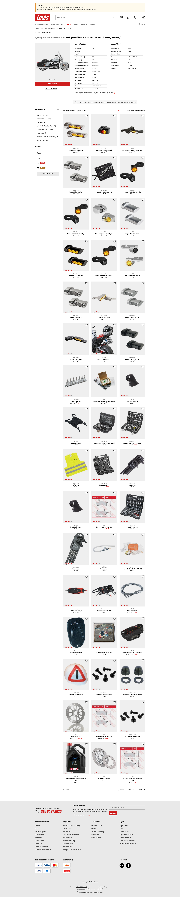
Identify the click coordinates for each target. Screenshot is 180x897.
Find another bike (51, 89)
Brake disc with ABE (104, 778)
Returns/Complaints (41, 847)
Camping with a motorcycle (72, 850)
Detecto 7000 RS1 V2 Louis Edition (132, 653)
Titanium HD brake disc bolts (104, 694)
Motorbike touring (69, 841)
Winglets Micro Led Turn (76, 192)
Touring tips (67, 829)
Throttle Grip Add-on (132, 401)
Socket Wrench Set (132, 527)
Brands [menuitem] (76, 24)
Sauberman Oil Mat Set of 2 (104, 653)
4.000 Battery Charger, (75, 611)
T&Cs (121, 829)
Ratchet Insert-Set (76, 401)
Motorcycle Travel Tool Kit (104, 611)
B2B (36, 829)
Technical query (40, 832)
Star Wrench (76, 569)
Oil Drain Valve (104, 569)
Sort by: (128, 111)
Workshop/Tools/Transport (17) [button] (47, 137)
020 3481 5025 (50, 812)
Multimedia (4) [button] (41, 133)
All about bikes (68, 844)
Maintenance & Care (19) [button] (45, 119)
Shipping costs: (81, 889)
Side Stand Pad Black (76, 653)
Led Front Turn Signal (104, 317)
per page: (80, 111)
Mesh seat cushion (75, 443)
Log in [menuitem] (143, 24)
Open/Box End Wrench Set (104, 192)
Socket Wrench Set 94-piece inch (132, 443)
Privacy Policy (124, 832)
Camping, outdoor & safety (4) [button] (47, 129)
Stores (93, 829)
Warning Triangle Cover (76, 694)
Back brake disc (75, 736)
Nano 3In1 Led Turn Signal (104, 150)
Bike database (40, 835)
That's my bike (52, 84)
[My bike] (129, 17)
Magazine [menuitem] (84, 24)
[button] (114, 17)
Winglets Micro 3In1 (76, 317)
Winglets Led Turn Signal (76, 150)
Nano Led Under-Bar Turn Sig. (132, 192)
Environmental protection (128, 844)
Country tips (67, 832)
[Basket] (143, 17)
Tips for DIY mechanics (71, 835)
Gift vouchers (39, 841)
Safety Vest (76, 485)
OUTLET (43, 168)
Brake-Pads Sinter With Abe (104, 527)
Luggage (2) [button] (41, 122)
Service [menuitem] (92, 24)
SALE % (43, 163)
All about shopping (97, 832)
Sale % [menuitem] (68, 24)
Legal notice (124, 826)
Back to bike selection (44, 32)
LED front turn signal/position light (132, 150)
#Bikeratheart (67, 838)
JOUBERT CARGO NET (104, 359)
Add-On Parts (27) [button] (42, 140)
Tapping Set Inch (104, 485)
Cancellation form (125, 838)
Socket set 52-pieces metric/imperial (104, 443)
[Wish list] (136, 17)
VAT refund (95, 835)
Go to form (133, 102)
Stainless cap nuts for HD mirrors (132, 694)
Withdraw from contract (43, 850)
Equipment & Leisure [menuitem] (57, 24)
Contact (37, 826)
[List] (122, 111)
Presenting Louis (96, 826)
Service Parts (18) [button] (42, 115)
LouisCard (38, 844)
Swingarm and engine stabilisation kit (104, 401)
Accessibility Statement (127, 841)
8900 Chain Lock (132, 611)
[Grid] (118, 110)
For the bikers (67, 847)
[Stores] (121, 17)
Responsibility (96, 838)
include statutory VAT (81, 887)
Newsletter (38, 838)
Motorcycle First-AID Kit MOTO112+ (132, 569)
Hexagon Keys (132, 485)
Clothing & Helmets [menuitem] (41, 24)
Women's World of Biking (71, 826)
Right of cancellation (126, 835)
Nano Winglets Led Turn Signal (104, 234)
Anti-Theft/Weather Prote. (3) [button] (46, 126)
